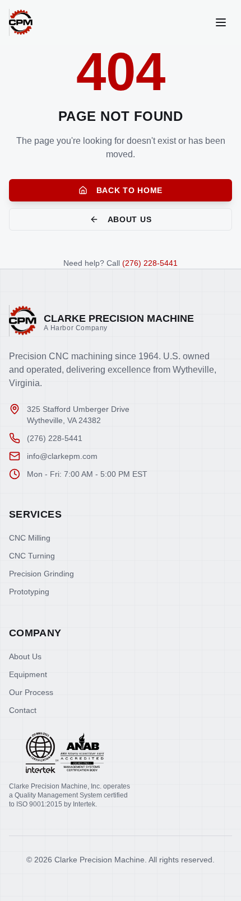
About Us (130, 219)
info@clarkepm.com (62, 456)
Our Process (31, 692)
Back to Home (129, 190)
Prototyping (29, 591)
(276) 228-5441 (150, 263)
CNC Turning (32, 555)
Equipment (28, 674)
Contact (22, 710)
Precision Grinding (41, 573)
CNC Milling (29, 537)
